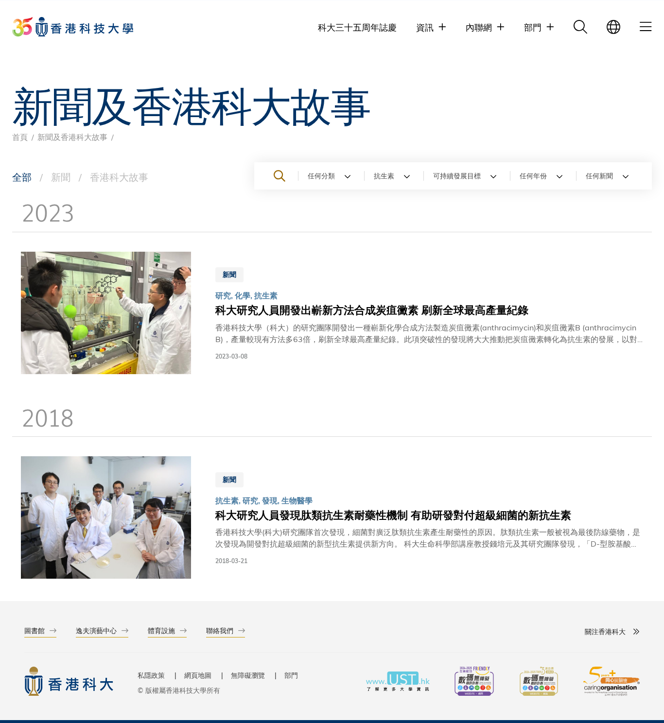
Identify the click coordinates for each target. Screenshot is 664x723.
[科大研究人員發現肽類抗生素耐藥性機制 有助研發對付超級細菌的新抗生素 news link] (332, 519)
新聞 (60, 176)
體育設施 (161, 630)
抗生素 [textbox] (384, 175)
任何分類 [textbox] (321, 175)
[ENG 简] (613, 27)
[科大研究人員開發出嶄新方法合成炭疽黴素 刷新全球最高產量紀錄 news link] (332, 314)
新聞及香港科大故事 (72, 137)
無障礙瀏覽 (248, 675)
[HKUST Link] (72, 26)
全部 (22, 176)
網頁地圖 (197, 675)
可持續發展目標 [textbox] (457, 175)
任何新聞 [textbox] (599, 175)
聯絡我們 (219, 630)
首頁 (20, 137)
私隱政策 (151, 675)
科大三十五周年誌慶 (357, 27)
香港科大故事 (119, 176)
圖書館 (34, 630)
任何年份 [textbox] (533, 175)
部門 (291, 675)
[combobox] (331, 176)
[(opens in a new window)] (474, 682)
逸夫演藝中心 (96, 630)
